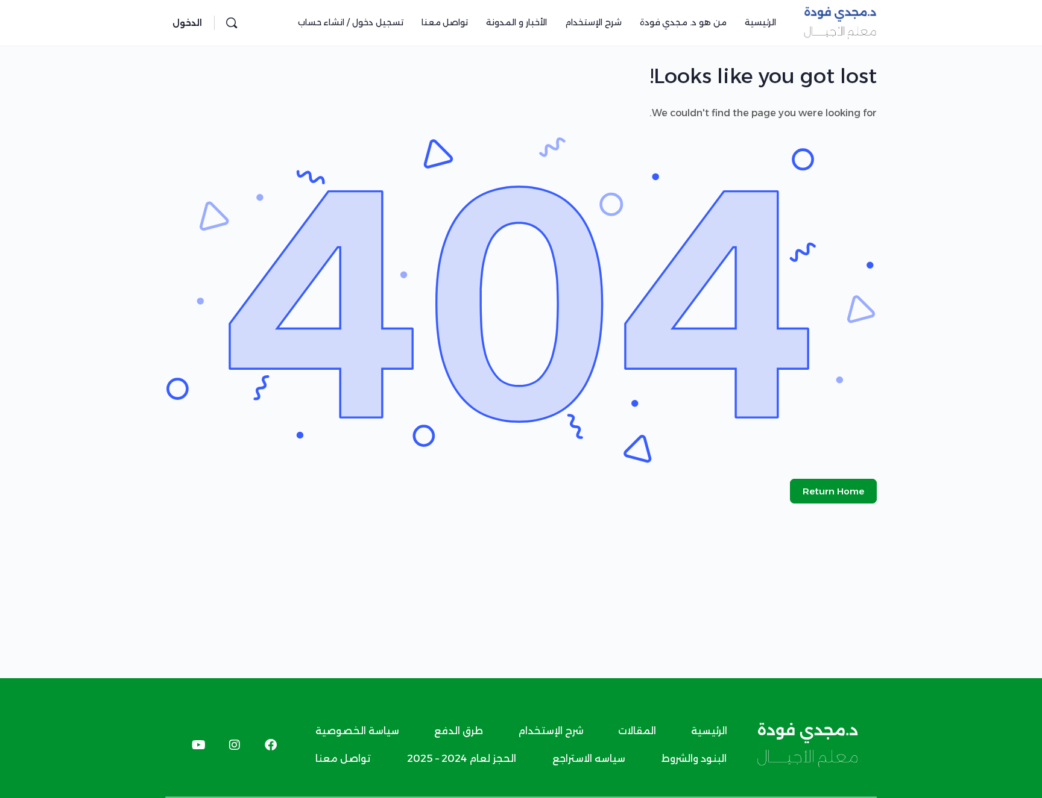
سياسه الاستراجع (588, 758)
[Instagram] (235, 745)
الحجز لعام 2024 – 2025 (461, 758)
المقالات (637, 731)
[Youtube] (198, 745)
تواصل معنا (343, 758)
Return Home (833, 491)
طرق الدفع (458, 731)
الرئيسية (709, 731)
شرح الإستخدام (551, 731)
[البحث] (231, 23)
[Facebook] (271, 745)
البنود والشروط (694, 758)
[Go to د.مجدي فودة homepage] (840, 21)
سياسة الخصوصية (357, 731)
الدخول (187, 22)
